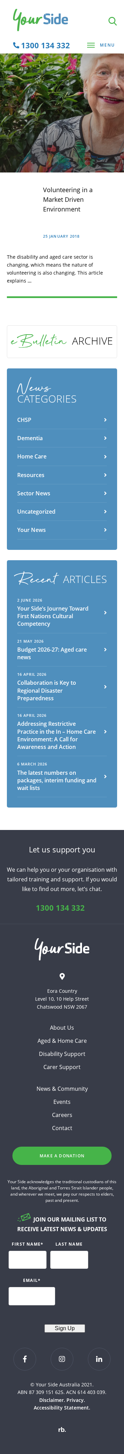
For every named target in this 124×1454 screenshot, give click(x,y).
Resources (30, 475)
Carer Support (62, 1067)
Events (62, 1102)
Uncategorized (36, 511)
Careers (62, 1115)
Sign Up (65, 1328)
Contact (62, 1128)
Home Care (31, 456)
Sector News (33, 493)
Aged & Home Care (62, 1041)
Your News (31, 530)
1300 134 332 (60, 907)
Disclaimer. (52, 1400)
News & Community (62, 1088)
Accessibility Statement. (62, 1407)
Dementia (30, 438)
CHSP (24, 420)
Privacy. (75, 1400)
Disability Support (62, 1054)
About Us (62, 1027)
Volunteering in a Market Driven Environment (68, 199)
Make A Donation (62, 1156)
